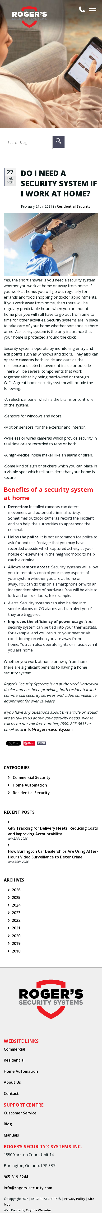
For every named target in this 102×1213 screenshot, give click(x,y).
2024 (16, 905)
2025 (16, 897)
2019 (16, 943)
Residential (14, 1060)
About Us (12, 1082)
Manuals (11, 1135)
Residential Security (74, 206)
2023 (16, 912)
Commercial (14, 1049)
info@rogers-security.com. (49, 729)
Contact (11, 1093)
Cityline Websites (38, 1210)
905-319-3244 (16, 1176)
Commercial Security (31, 777)
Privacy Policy (74, 1199)
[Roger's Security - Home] (31, 9)
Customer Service (20, 1113)
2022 (16, 920)
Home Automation (29, 785)
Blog (8, 1124)
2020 (16, 935)
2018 (16, 951)
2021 (16, 928)
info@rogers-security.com (28, 1187)
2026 (16, 889)
